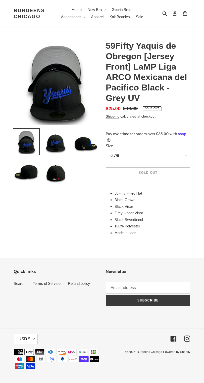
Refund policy (79, 283)
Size (109, 146)
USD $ (24, 339)
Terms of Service (46, 283)
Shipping (112, 116)
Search (19, 283)
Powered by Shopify (176, 352)
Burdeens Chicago (29, 13)
